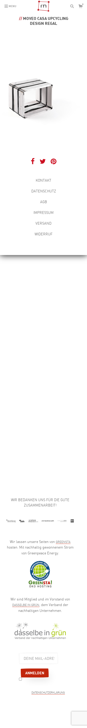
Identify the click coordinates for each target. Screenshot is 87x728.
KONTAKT (43, 180)
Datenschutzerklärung (48, 693)
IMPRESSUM (43, 212)
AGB (43, 202)
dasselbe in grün (25, 605)
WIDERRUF (43, 234)
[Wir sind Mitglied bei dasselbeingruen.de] (40, 630)
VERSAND (43, 223)
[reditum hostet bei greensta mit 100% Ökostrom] (40, 573)
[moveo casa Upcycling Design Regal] (43, 90)
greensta (63, 542)
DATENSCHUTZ (43, 191)
